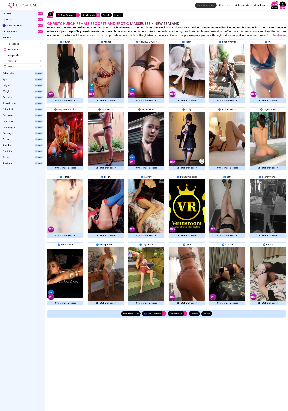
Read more (279, 35)
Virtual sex (259, 5)
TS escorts (224, 5)
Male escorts (242, 5)
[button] (22, 44)
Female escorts (205, 5)
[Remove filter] (77, 15)
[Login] (282, 5)
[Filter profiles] (50, 15)
